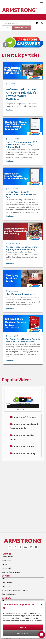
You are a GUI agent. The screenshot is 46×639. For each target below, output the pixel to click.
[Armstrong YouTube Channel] (31, 547)
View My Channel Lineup (11, 572)
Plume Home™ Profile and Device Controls (24, 426)
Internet (5, 579)
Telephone (6, 586)
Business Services (9, 594)
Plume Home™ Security (23, 453)
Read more (10, 110)
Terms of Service (23, 633)
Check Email (6, 568)
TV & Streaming (8, 582)
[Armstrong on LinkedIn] (25, 547)
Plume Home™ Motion (23, 446)
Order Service (7, 557)
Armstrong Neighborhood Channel (15, 590)
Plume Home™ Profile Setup (22, 437)
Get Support (6, 560)
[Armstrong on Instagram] (15, 547)
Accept (23, 627)
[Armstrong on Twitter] (20, 547)
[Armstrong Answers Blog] (36, 547)
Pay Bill (4, 564)
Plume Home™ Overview (24, 417)
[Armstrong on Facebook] (10, 547)
